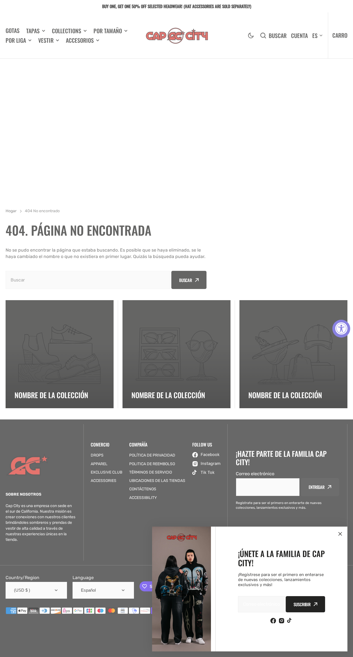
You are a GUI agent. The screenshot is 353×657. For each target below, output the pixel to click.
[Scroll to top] (345, 649)
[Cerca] (340, 534)
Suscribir (302, 604)
